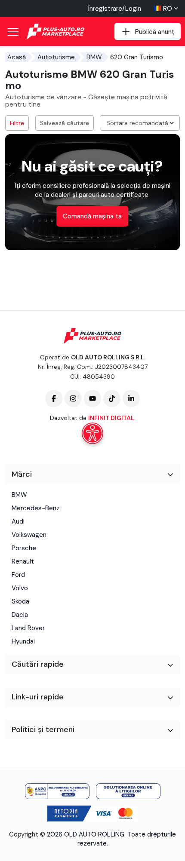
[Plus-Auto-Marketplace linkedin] (131, 398)
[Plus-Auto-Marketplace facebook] (53, 398)
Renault (23, 561)
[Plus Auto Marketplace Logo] (56, 32)
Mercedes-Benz (36, 508)
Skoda (20, 601)
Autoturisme (56, 57)
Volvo (20, 588)
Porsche (24, 548)
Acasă (16, 57)
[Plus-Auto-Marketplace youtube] (92, 398)
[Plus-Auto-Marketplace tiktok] (111, 398)
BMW (94, 57)
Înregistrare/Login (114, 8)
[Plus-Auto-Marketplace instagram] (73, 398)
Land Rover (28, 628)
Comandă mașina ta (92, 216)
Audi (18, 521)
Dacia (20, 614)
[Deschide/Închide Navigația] (13, 32)
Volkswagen (29, 534)
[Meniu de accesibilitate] (92, 433)
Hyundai (23, 641)
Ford (18, 574)
